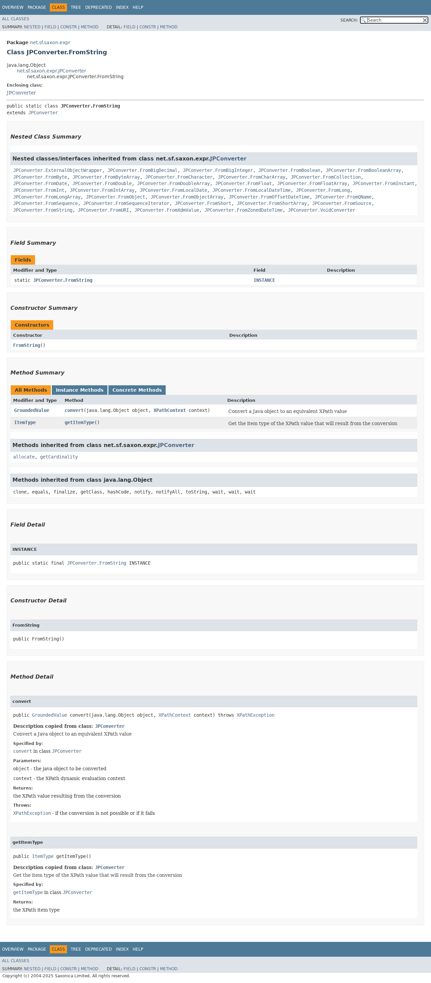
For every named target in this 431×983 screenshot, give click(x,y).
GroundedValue (31, 410)
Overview (13, 7)
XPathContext (170, 410)
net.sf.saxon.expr (50, 42)
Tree (76, 7)
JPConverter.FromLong (323, 190)
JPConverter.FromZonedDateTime (243, 210)
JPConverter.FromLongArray (46, 197)
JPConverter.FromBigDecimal (142, 170)
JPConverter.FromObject (115, 197)
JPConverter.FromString (42, 210)
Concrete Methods (137, 390)
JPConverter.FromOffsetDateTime (269, 197)
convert (74, 410)
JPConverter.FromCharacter (178, 177)
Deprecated (98, 7)
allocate (24, 456)
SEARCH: (349, 20)
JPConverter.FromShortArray (272, 203)
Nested (32, 27)
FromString (26, 345)
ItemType (25, 422)
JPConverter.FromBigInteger (218, 170)
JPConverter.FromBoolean (289, 170)
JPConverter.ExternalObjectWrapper (57, 170)
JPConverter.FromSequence (45, 203)
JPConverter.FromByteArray (106, 177)
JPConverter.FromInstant (384, 183)
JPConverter (21, 92)
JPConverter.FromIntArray (102, 190)
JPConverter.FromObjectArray (187, 197)
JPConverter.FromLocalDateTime (251, 190)
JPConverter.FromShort (203, 203)
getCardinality (59, 456)
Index (122, 7)
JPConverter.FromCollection (326, 177)
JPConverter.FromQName (343, 197)
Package (37, 7)
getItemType (79, 422)
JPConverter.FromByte (40, 177)
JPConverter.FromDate (40, 183)
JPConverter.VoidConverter (321, 210)
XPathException (255, 715)
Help (138, 7)
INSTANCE (264, 280)
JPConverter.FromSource (341, 203)
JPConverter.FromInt (38, 190)
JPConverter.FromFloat (243, 183)
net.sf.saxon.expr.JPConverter (51, 70)
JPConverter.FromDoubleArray (173, 183)
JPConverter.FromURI (103, 210)
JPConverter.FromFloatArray (312, 183)
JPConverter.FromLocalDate (173, 190)
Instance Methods (79, 390)
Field (50, 27)
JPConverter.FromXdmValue (166, 210)
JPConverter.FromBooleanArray (363, 170)
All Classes (15, 19)
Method (89, 27)
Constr (68, 27)
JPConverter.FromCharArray (251, 177)
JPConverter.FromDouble (102, 183)
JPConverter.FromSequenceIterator (126, 203)
